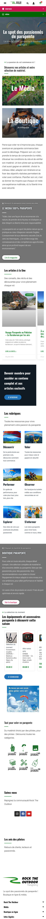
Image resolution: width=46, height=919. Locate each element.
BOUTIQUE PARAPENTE (14, 553)
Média (6, 906)
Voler (27, 447)
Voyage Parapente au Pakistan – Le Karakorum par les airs (18, 334)
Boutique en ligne (11, 911)
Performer (9, 484)
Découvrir (8, 447)
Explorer (7, 522)
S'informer (30, 522)
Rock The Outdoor (11, 902)
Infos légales (9, 916)
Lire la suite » (10, 351)
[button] (5, 3)
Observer (30, 484)
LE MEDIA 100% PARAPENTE (17, 208)
